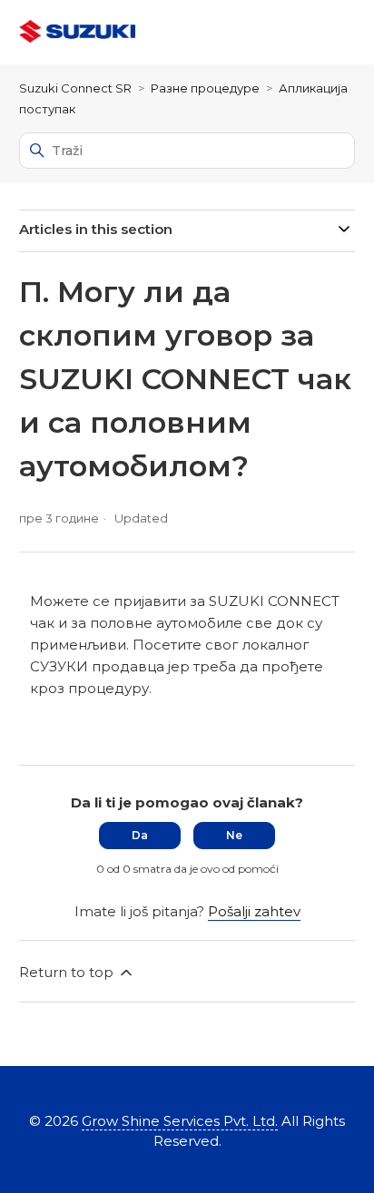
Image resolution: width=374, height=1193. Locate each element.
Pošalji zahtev (254, 911)
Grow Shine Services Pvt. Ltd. (180, 1120)
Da (140, 835)
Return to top (68, 972)
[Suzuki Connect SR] (77, 32)
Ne (234, 835)
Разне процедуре (205, 88)
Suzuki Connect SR (75, 88)
